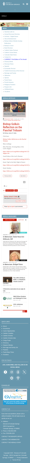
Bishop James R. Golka (8, 119)
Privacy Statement (22, 457)
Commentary (22, 232)
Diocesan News (11, 120)
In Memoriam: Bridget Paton (13, 264)
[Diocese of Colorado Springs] (11, 3)
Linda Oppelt (5, 234)
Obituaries (23, 260)
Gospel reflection (9, 190)
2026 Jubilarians (18, 304)
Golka (16, 190)
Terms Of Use (16, 460)
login (9, 206)
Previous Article (8, 176)
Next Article (23, 176)
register (12, 206)
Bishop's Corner (17, 120)
